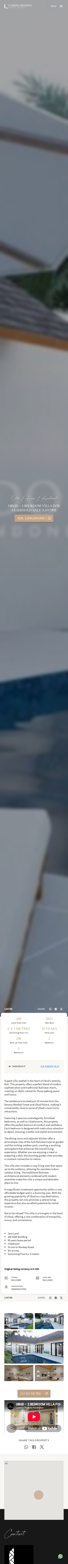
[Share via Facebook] (55, 1009)
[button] (18, 1321)
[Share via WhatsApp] (50, 1009)
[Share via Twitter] (61, 1009)
